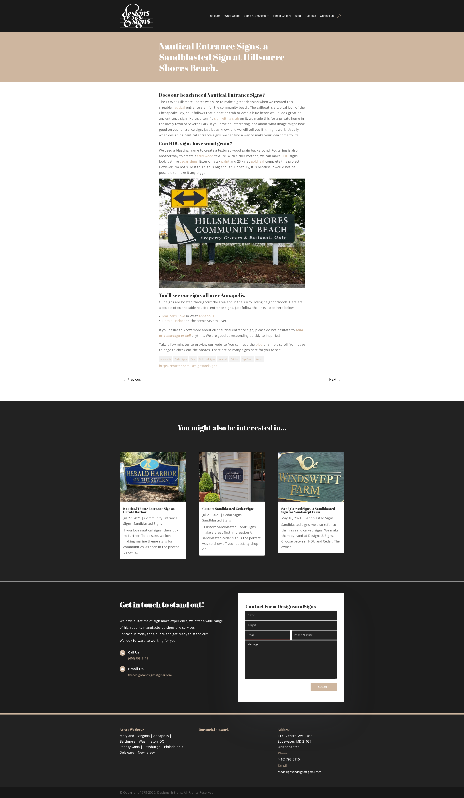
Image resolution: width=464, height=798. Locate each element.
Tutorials (310, 15)
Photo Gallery (282, 15)
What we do (232, 15)
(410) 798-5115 (138, 658)
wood (209, 156)
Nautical (223, 359)
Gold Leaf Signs (207, 359)
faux (200, 156)
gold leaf (258, 161)
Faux (192, 359)
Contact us (327, 15)
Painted (235, 359)
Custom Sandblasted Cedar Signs (228, 508)
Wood (259, 359)
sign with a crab (226, 118)
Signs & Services (255, 15)
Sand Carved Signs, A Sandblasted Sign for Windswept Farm (308, 510)
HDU (285, 156)
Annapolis (206, 316)
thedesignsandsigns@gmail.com (150, 675)
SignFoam (247, 359)
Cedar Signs (181, 359)
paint (225, 161)
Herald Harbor (173, 321)
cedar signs (189, 161)
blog (259, 344)
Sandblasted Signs (147, 523)
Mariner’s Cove (173, 316)
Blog (298, 15)
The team (214, 15)
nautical (179, 107)
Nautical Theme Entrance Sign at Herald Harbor (149, 510)
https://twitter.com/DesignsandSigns (188, 366)
